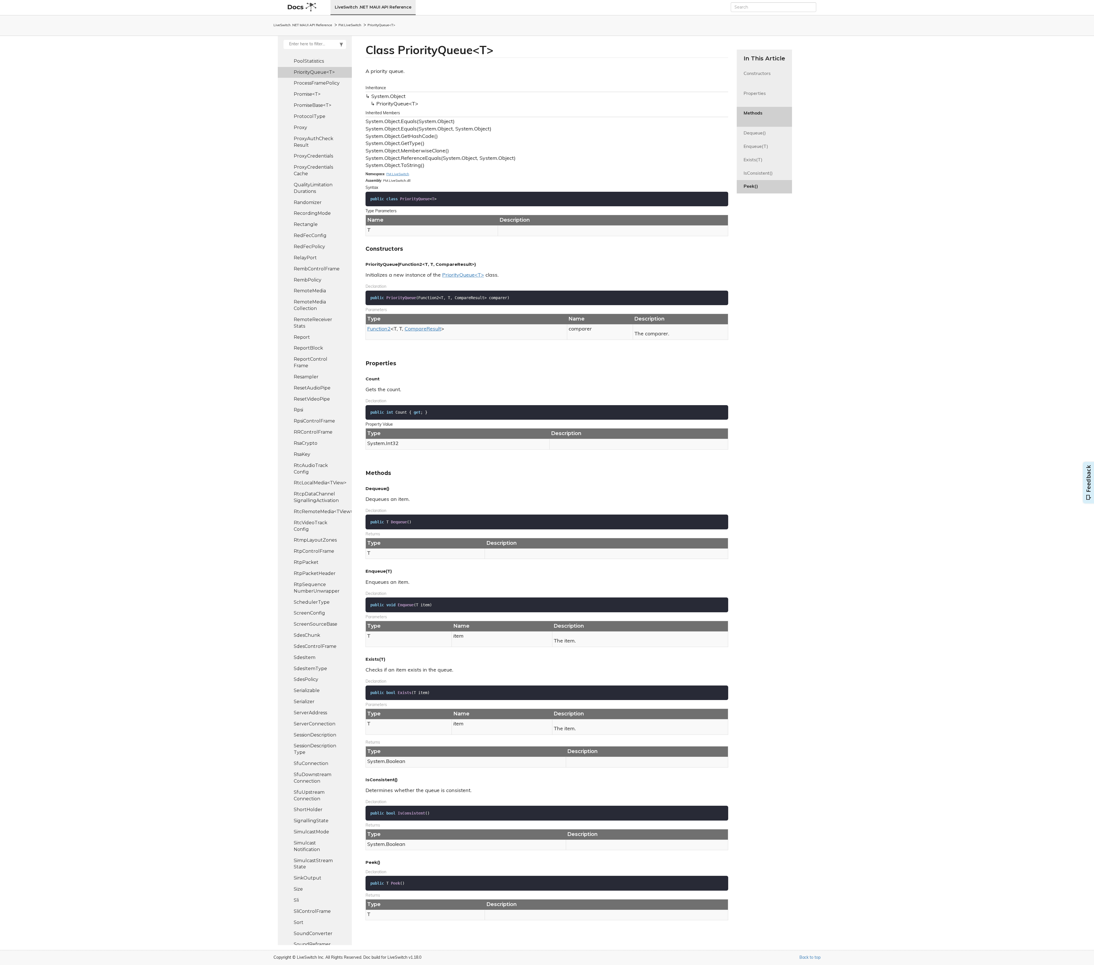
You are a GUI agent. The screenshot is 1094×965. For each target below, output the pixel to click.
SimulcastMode (311, 832)
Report (302, 337)
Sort (298, 922)
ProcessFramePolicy (317, 83)
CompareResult (423, 329)
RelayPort (305, 257)
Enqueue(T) (756, 146)
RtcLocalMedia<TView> (320, 482)
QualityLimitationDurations (313, 188)
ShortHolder (308, 809)
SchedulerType (312, 602)
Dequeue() (755, 133)
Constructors (757, 77)
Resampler (306, 377)
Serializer (304, 701)
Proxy (300, 127)
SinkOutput (307, 878)
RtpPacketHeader (315, 573)
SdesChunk (307, 635)
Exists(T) (753, 160)
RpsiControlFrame (314, 421)
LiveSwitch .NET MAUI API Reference (373, 7)
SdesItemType (310, 668)
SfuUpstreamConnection (309, 795)
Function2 (379, 329)
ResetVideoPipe (312, 399)
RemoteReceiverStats (313, 323)
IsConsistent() (758, 173)
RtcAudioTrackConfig (311, 469)
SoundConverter (313, 933)
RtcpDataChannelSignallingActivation (316, 497)
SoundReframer (312, 944)
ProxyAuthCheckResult (313, 142)
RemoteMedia (310, 290)
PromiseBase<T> (312, 105)
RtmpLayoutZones (315, 540)
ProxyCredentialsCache (313, 170)
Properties (755, 97)
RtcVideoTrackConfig (310, 526)
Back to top (809, 958)
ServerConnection (314, 724)
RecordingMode (312, 213)
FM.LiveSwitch (349, 25)
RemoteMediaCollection (310, 305)
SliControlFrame (312, 911)
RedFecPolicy (309, 246)
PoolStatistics (309, 61)
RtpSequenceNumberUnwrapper (317, 588)
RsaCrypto (305, 443)
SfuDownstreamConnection (312, 778)
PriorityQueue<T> (381, 25)
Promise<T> (307, 94)
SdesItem (304, 657)
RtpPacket (306, 562)
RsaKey (302, 454)
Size (298, 889)
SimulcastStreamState (313, 864)
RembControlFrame (317, 269)
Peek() (751, 186)
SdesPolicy (306, 679)
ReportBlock (308, 348)
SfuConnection (311, 763)
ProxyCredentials (313, 156)
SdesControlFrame (315, 646)
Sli (296, 900)
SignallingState (311, 820)
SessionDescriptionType (315, 749)
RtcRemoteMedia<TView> (323, 511)
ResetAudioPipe (312, 388)
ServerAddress (310, 712)
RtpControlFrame (314, 551)
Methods (753, 116)
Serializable (307, 690)
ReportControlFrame (310, 362)
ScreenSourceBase (315, 624)
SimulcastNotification (307, 846)
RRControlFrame (313, 432)
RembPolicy (307, 280)
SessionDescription (315, 735)
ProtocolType (309, 116)
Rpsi (298, 410)
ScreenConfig (309, 613)
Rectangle (306, 224)
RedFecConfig (310, 235)
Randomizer (308, 202)
